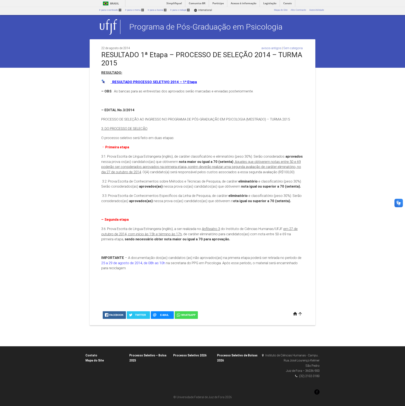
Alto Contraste (298, 10)
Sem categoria (293, 48)
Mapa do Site (281, 10)
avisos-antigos (271, 48)
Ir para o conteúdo (110, 10)
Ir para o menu (134, 10)
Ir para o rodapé (179, 10)
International (203, 10)
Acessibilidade (316, 10)
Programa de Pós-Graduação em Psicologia (205, 26)
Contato (91, 355)
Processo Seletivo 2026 (190, 355)
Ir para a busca (157, 10)
